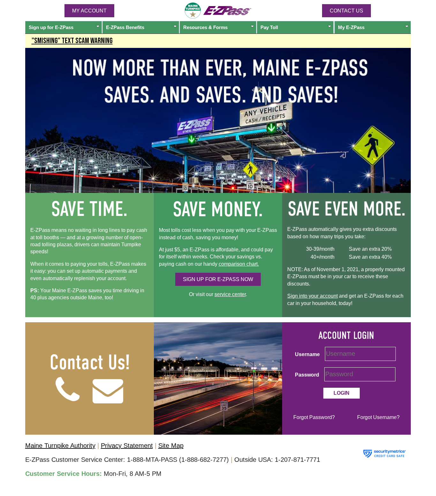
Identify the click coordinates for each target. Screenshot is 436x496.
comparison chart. (239, 264)
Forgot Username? (378, 417)
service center (230, 294)
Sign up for (51, 27)
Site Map (171, 445)
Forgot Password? (314, 417)
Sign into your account (312, 296)
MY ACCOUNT (89, 10)
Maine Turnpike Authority (60, 445)
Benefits (125, 27)
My (351, 27)
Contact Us (346, 10)
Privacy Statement (127, 445)
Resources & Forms (205, 27)
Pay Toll (269, 27)
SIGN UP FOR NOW (218, 279)
